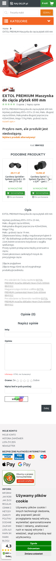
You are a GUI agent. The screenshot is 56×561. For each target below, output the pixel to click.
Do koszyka (16, 193)
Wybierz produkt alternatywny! (25, 133)
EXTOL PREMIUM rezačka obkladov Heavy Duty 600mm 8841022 (28, 301)
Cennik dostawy (11, 507)
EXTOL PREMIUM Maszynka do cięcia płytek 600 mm (28, 31)
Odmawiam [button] (34, 548)
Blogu (5, 541)
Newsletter (8, 446)
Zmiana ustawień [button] (34, 553)
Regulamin (8, 504)
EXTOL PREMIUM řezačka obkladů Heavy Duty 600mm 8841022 (27, 283)
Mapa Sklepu (9, 533)
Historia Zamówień (12, 438)
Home (5, 28)
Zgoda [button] (33, 543)
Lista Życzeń (9, 442)
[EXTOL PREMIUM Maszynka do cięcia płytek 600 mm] (28, 61)
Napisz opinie (33, 104)
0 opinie (20, 104)
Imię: (7, 329)
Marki (5, 537)
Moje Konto (9, 434)
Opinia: (8, 341)
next (48, 179)
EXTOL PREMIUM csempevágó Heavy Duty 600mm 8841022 (25, 292)
